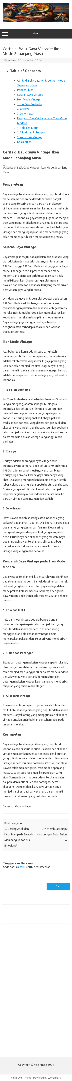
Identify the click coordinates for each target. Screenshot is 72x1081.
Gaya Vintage (23, 806)
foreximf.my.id (12, 988)
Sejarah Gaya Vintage (30, 94)
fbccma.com (11, 954)
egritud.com (11, 1007)
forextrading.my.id (15, 999)
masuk (21, 867)
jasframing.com (13, 984)
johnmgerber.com (14, 1041)
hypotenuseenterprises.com (21, 973)
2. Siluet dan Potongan (31, 132)
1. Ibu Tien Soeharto (29, 104)
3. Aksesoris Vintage (29, 137)
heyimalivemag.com (16, 1018)
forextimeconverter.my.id (19, 1003)
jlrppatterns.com (14, 1038)
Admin (12, 60)
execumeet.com (13, 950)
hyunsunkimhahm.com (17, 1022)
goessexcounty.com (16, 961)
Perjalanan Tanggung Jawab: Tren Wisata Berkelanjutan (34, 926)
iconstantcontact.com (16, 977)
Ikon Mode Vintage (28, 99)
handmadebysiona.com (18, 965)
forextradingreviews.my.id (20, 996)
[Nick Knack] (36, 21)
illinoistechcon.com (15, 1030)
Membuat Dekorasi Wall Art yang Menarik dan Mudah (32, 901)
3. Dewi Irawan (26, 113)
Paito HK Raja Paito (13, 1051)
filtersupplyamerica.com (18, 957)
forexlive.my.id (13, 992)
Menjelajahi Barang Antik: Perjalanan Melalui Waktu (31, 920)
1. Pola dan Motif (27, 127)
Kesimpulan (24, 142)
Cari (4, 880)
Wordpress (54, 1077)
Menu (36, 33)
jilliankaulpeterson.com (17, 1034)
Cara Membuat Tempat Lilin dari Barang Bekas (28, 907)
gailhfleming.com (14, 1015)
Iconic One (17, 1077)
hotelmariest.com (14, 969)
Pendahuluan (25, 90)
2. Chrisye (23, 108)
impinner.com (12, 980)
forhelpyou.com (13, 1011)
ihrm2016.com (12, 1026)
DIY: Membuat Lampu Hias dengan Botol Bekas (52, 834)
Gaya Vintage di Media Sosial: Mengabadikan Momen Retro (36, 913)
